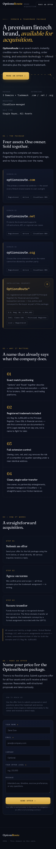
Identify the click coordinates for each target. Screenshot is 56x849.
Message (10, 777)
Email (10, 737)
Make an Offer (45, 4)
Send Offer (28, 801)
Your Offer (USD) (16, 765)
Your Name (12, 725)
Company (10, 752)
